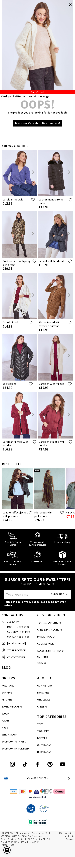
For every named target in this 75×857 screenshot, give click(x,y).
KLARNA (6, 720)
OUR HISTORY (44, 685)
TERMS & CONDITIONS (49, 622)
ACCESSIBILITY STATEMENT (51, 650)
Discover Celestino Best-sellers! (37, 123)
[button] (7, 850)
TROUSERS (43, 731)
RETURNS (7, 699)
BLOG (6, 667)
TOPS (40, 724)
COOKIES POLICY (46, 643)
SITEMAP (42, 663)
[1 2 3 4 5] (37, 47)
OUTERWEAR (44, 745)
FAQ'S (5, 727)
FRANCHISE (43, 692)
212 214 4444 (13, 621)
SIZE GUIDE (43, 657)
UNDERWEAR (44, 752)
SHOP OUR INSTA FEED (14, 741)
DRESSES (42, 738)
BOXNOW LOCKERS (12, 706)
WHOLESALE (43, 699)
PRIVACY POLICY (46, 636)
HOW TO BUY (9, 685)
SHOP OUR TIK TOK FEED (15, 748)
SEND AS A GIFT (10, 734)
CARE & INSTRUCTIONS (49, 629)
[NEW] (49, 508)
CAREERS (42, 706)
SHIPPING (7, 692)
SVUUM (5, 713)
